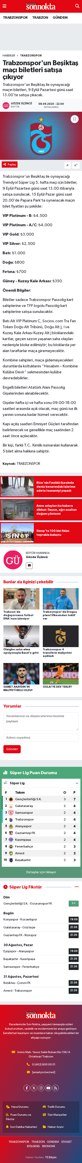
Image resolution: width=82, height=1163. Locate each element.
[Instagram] (41, 1088)
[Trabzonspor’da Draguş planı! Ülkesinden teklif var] (61, 598)
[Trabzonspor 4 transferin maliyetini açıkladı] (61, 636)
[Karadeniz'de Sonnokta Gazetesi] (41, 6)
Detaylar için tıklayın (41, 872)
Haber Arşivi (55, 1126)
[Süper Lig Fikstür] (77, 887)
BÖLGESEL (33, 1146)
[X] (34, 1088)
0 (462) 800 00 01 (43, 1064)
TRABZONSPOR (15, 17)
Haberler (9, 55)
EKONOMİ (48, 1146)
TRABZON (40, 17)
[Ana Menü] (4, 6)
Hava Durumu (19, 1106)
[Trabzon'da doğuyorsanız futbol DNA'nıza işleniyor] (21, 598)
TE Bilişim (51, 1157)
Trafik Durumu (56, 1106)
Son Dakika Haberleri (23, 1126)
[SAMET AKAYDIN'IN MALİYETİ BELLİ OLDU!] (21, 673)
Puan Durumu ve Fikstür (18, 1117)
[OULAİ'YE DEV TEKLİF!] (61, 673)
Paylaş (12, 164)
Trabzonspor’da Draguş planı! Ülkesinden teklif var (60, 615)
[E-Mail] (29, 565)
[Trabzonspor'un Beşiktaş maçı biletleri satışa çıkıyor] (41, 136)
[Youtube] (48, 1088)
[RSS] (55, 1088)
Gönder (12, 749)
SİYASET (66, 1141)
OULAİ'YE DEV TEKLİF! (57, 686)
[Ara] (77, 6)
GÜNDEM (60, 17)
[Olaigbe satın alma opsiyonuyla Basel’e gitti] (21, 636)
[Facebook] (26, 1088)
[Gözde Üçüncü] (12, 559)
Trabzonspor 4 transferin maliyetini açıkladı (57, 653)
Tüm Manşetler (57, 1114)
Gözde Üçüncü (37, 557)
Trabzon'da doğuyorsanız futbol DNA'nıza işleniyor (18, 615)
